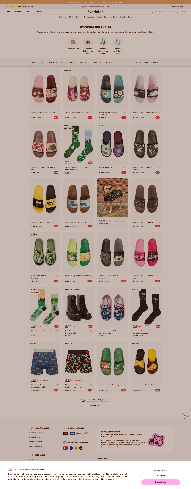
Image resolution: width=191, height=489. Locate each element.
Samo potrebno (161, 470)
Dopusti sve (160, 482)
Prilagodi (161, 476)
